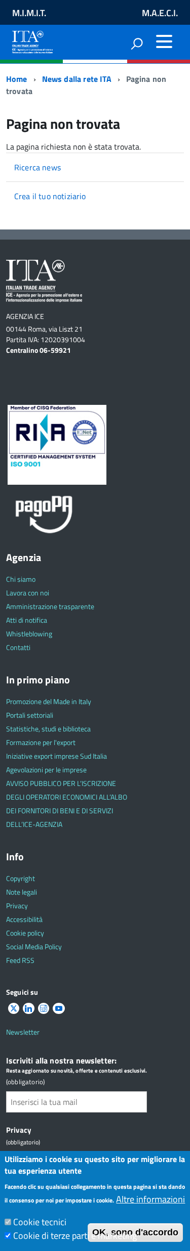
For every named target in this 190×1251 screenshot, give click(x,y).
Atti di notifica (26, 620)
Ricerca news (37, 167)
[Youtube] (59, 1008)
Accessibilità (24, 919)
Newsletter (23, 1032)
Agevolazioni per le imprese (46, 769)
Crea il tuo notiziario (50, 196)
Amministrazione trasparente (50, 606)
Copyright (20, 878)
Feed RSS (20, 960)
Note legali (21, 892)
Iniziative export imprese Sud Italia (56, 756)
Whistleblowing (29, 633)
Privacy (17, 905)
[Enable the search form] (136, 43)
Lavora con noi (27, 592)
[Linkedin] (28, 1008)
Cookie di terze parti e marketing (75, 1235)
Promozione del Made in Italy (48, 701)
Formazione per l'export (40, 742)
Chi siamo (20, 579)
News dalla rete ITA (76, 79)
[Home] (32, 40)
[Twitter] (13, 1008)
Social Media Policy (34, 946)
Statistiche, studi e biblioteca (48, 728)
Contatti (18, 647)
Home (16, 79)
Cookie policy (25, 933)
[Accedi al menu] (164, 41)
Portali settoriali (29, 715)
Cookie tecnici (39, 1222)
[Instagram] (43, 1008)
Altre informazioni (150, 1199)
